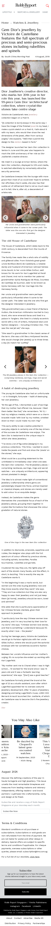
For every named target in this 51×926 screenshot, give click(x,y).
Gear (45, 12)
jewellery (33, 114)
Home (5, 22)
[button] (4, 5)
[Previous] (5, 217)
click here (34, 857)
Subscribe (25, 892)
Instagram (15, 906)
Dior (3, 707)
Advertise (28, 918)
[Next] (45, 217)
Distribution (10, 923)
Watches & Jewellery (28, 12)
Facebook (26, 906)
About (9, 918)
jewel (33, 126)
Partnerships (39, 923)
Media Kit (38, 918)
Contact (18, 918)
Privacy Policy (24, 923)
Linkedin (37, 906)
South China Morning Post (17, 56)
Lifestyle (7, 12)
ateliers (18, 142)
